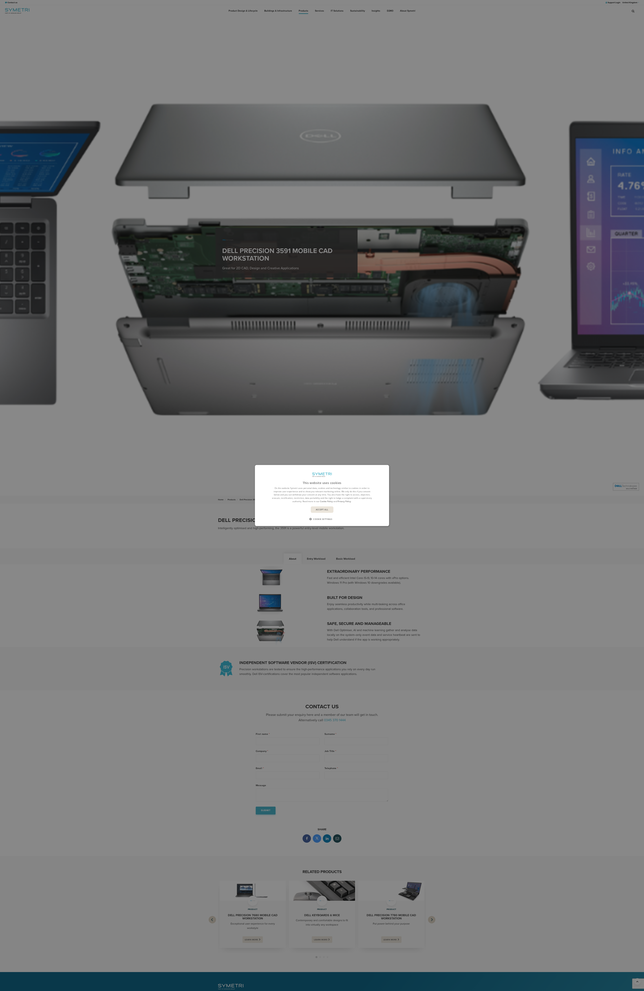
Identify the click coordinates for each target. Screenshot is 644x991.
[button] (322, 519)
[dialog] (322, 495)
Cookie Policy (326, 501)
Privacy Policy (344, 501)
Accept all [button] (322, 509)
